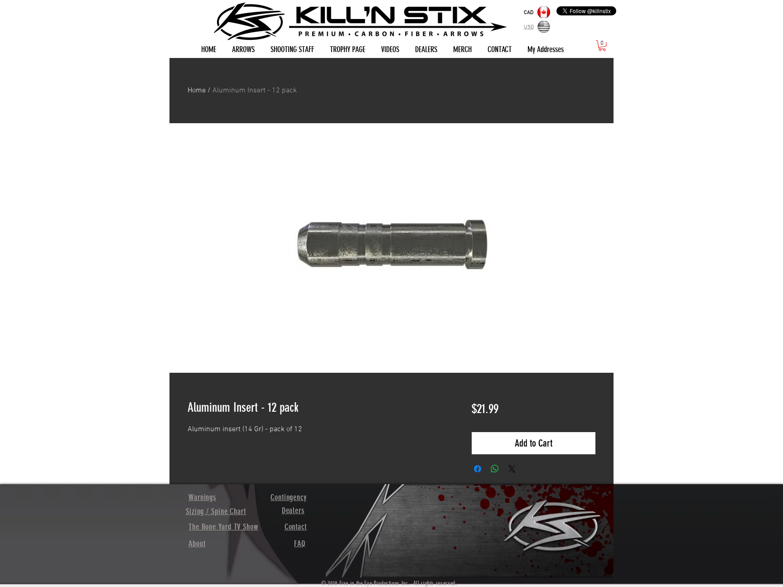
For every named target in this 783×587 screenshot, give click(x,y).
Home (197, 90)
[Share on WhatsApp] (494, 468)
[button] (602, 45)
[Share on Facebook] (477, 468)
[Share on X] (512, 468)
